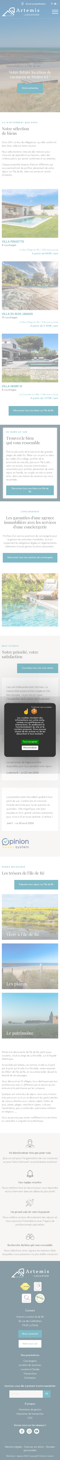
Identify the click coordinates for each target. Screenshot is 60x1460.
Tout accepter (30, 742)
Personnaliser (30, 748)
